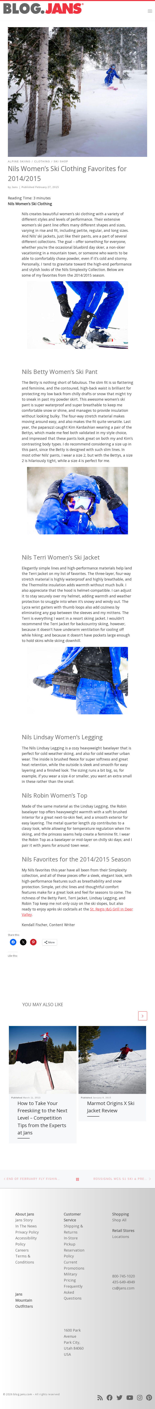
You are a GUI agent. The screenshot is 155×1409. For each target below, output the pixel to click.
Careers (22, 1250)
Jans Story (24, 1219)
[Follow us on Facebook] (110, 1397)
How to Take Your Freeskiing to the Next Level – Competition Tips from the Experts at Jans (42, 1118)
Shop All (119, 1219)
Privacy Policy (27, 1232)
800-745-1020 (123, 1276)
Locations (120, 1236)
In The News (26, 1226)
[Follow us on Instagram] (139, 1397)
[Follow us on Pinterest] (149, 1397)
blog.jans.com (22, 1394)
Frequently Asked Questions (73, 1292)
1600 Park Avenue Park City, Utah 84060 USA (74, 1342)
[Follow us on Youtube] (129, 1397)
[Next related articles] (142, 1015)
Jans (15, 187)
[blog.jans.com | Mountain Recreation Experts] (43, 10)
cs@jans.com (123, 1288)
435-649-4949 (123, 1282)
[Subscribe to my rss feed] (100, 1397)
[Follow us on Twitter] (119, 1397)
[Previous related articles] (132, 1015)
